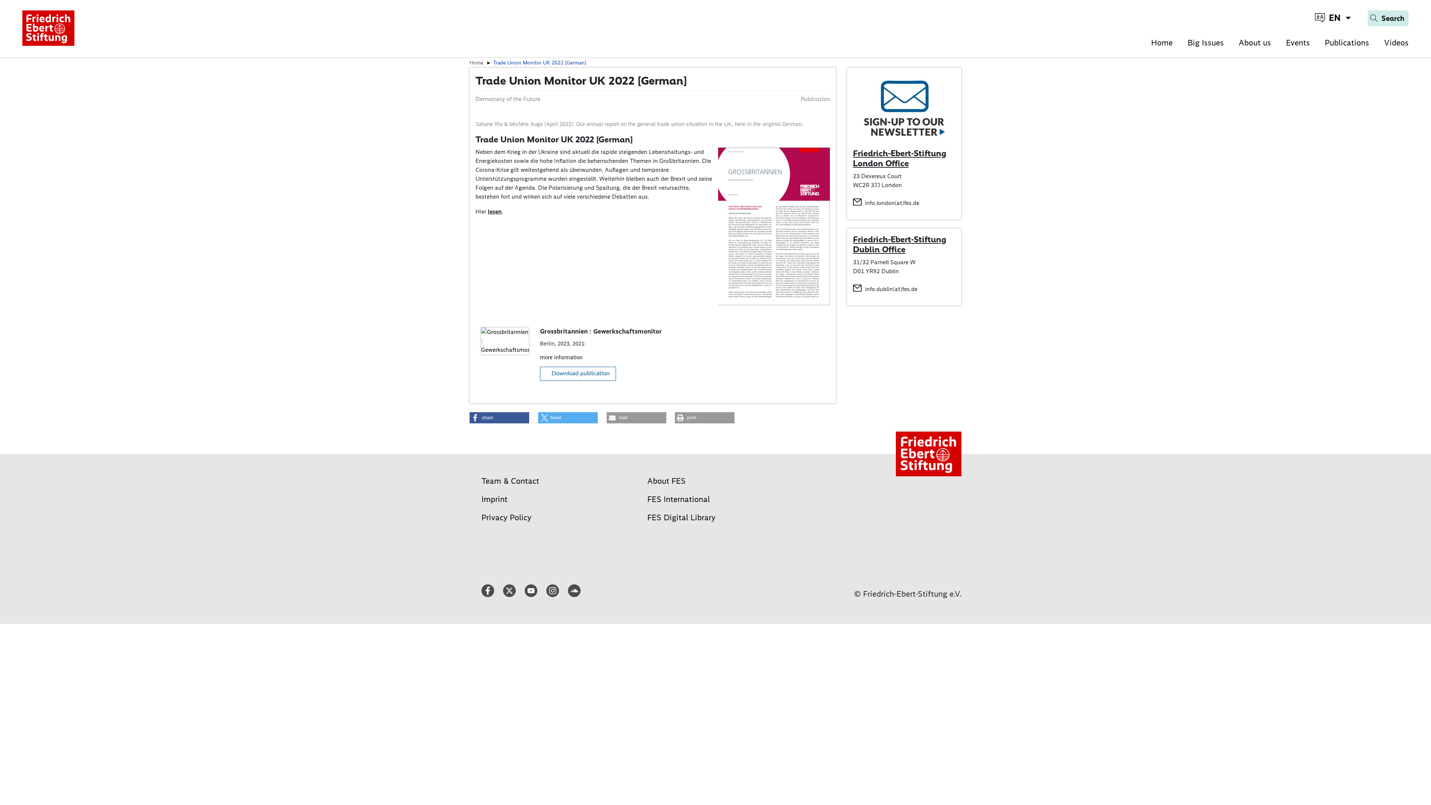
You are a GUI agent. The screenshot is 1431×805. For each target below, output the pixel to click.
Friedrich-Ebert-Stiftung (899, 239)
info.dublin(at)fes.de (891, 289)
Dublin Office (879, 249)
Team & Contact (510, 481)
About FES (666, 481)
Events (1298, 43)
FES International (678, 499)
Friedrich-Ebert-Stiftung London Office (899, 158)
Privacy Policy (506, 517)
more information (561, 357)
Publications (1347, 43)
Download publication (581, 373)
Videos (1396, 43)
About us (1255, 43)
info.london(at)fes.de (892, 202)
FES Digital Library (681, 517)
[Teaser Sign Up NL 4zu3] (904, 107)
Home (1162, 43)
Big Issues (1206, 43)
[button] (499, 417)
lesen (495, 211)
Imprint (494, 499)
